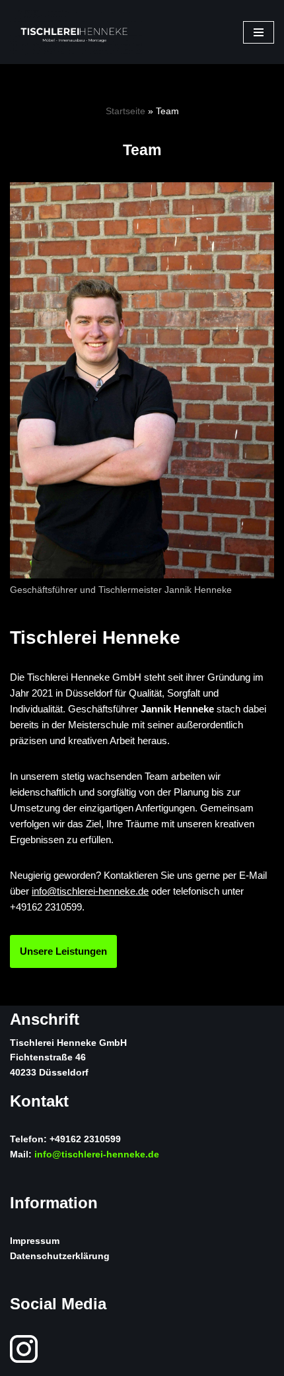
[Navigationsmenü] (258, 32)
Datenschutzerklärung (60, 1256)
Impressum (34, 1240)
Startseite (125, 111)
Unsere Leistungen (63, 951)
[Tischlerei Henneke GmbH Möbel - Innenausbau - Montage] (76, 32)
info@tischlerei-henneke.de (90, 891)
